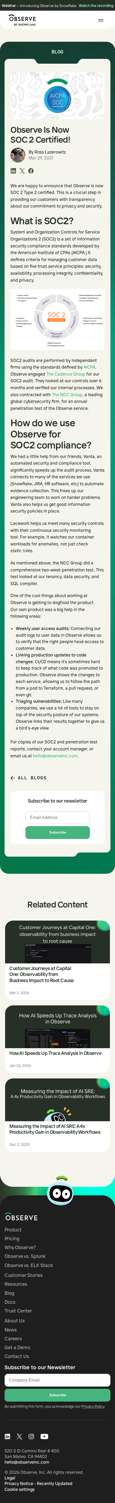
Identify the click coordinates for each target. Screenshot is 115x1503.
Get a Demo (17, 1347)
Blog (9, 1293)
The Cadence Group (65, 374)
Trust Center (18, 1311)
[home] (21, 20)
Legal (10, 1478)
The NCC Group (67, 394)
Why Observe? (20, 1247)
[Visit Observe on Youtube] (44, 1437)
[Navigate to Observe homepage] (31, 1216)
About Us (15, 1320)
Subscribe (57, 832)
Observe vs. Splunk (25, 1256)
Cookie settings (20, 1489)
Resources (16, 1284)
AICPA (89, 367)
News (11, 1330)
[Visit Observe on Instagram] (31, 1437)
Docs (10, 1302)
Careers (13, 1338)
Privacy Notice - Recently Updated (38, 1483)
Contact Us (17, 1356)
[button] (100, 20)
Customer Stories (24, 1275)
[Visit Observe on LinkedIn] (7, 1437)
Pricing (12, 1238)
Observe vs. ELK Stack (29, 1265)
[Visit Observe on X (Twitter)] (19, 1437)
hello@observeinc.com (55, 755)
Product (13, 1230)
